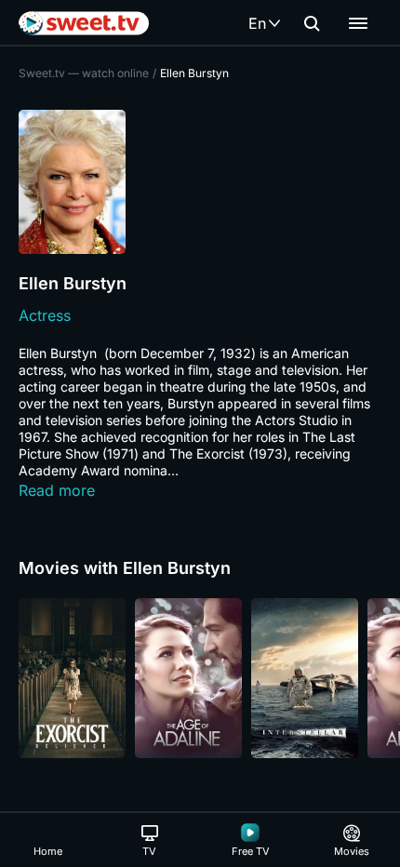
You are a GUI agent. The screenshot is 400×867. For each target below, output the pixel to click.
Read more (57, 490)
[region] (200, 678)
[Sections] (358, 23)
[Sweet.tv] (84, 23)
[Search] (311, 23)
